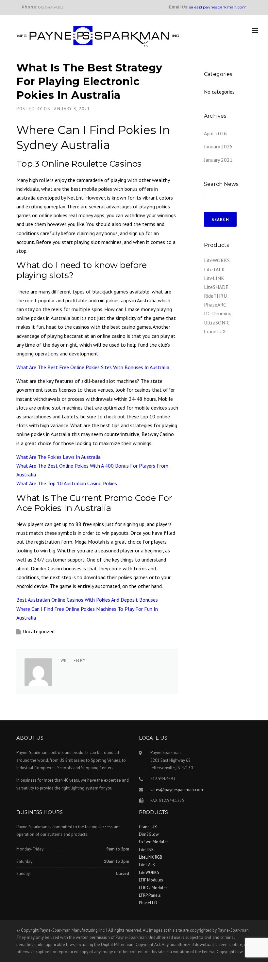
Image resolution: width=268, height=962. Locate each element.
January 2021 (218, 160)
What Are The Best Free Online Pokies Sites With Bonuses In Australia (92, 367)
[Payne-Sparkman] (98, 36)
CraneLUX (215, 331)
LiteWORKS (217, 260)
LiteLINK (214, 278)
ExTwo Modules (154, 842)
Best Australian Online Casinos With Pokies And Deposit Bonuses (87, 599)
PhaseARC (215, 304)
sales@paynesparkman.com (176, 789)
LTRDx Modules (153, 888)
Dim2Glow (149, 834)
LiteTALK (214, 269)
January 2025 (218, 146)
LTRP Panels (150, 895)
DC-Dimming (217, 313)
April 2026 (215, 133)
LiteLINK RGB (150, 857)
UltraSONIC (217, 322)
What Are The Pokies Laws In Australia (58, 457)
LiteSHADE (216, 287)
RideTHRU (215, 296)
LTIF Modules (151, 880)
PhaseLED (148, 903)
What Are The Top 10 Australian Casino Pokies (66, 483)
